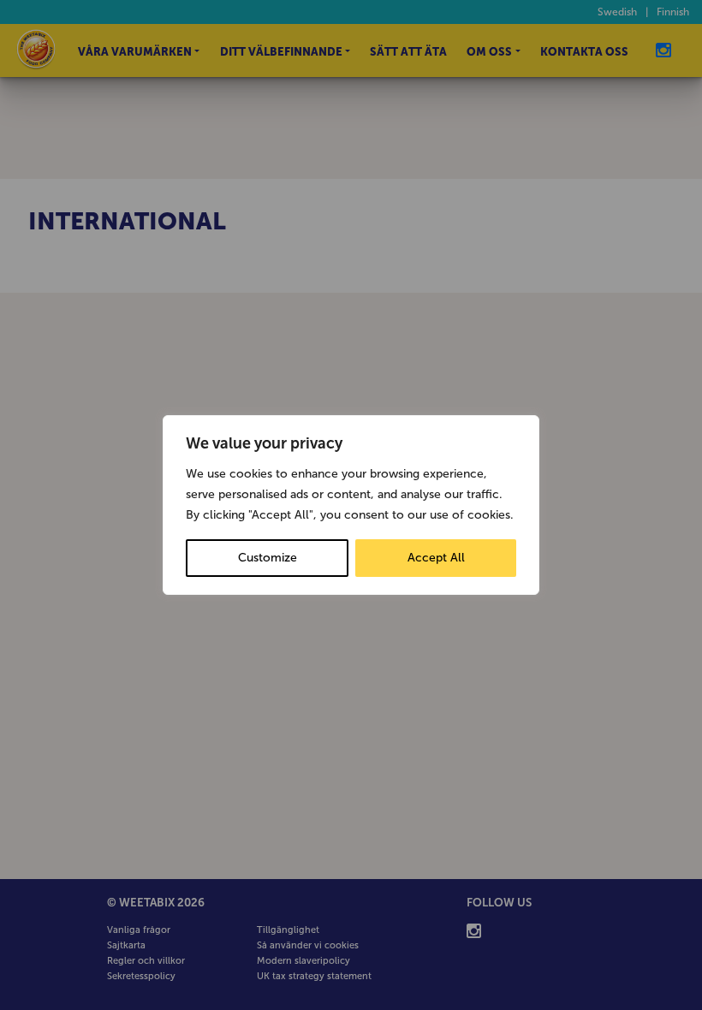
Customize (267, 557)
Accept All (436, 557)
